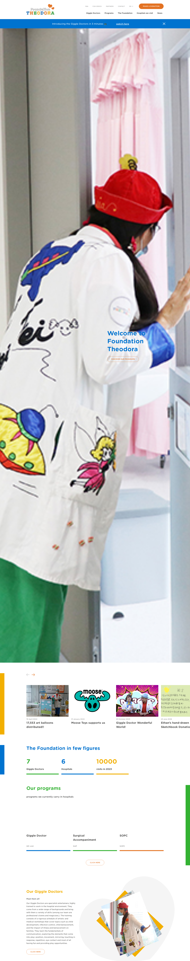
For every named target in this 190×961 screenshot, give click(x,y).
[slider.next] (33, 674)
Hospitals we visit (145, 13)
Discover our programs (123, 359)
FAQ (86, 6)
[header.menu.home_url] (40, 9)
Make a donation (151, 6)
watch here (122, 23)
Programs (109, 13)
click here (95, 862)
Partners (110, 6)
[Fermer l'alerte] (164, 23)
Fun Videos (97, 6)
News (159, 13)
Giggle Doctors (93, 13)
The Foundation (125, 13)
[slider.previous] (27, 674)
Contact (121, 6)
